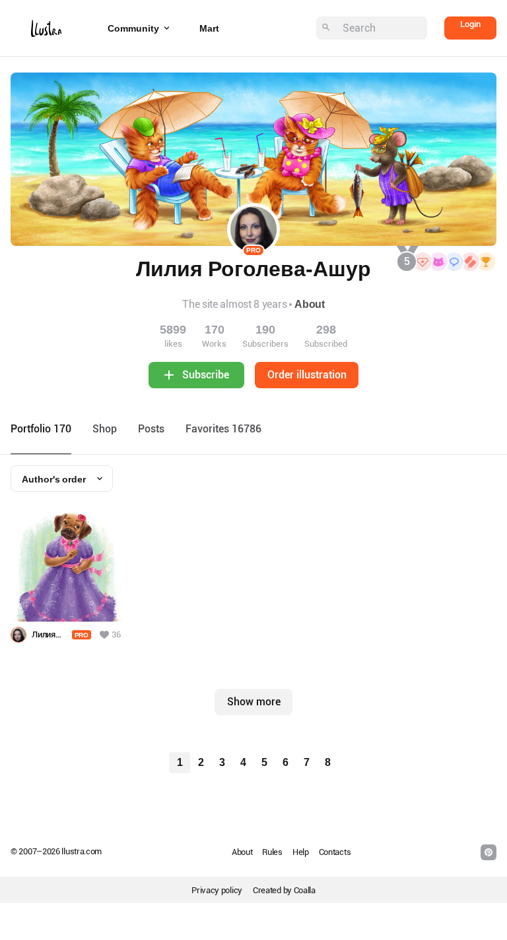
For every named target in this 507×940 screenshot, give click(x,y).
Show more (254, 701)
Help (300, 852)
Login (470, 24)
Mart (209, 28)
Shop (104, 429)
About (309, 304)
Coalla (305, 890)
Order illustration (307, 374)
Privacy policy (216, 890)
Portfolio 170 (41, 429)
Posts (151, 429)
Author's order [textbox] (54, 479)
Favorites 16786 (223, 429)
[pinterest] (488, 852)
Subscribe (205, 374)
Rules (272, 852)
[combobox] (62, 478)
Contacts (335, 852)
